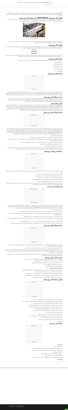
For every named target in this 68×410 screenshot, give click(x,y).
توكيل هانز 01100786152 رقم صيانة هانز (45, 2)
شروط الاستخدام (26, 2)
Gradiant (21, 407)
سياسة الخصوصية (34, 2)
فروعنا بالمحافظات (48, 4)
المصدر (61, 361)
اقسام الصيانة (19, 2)
